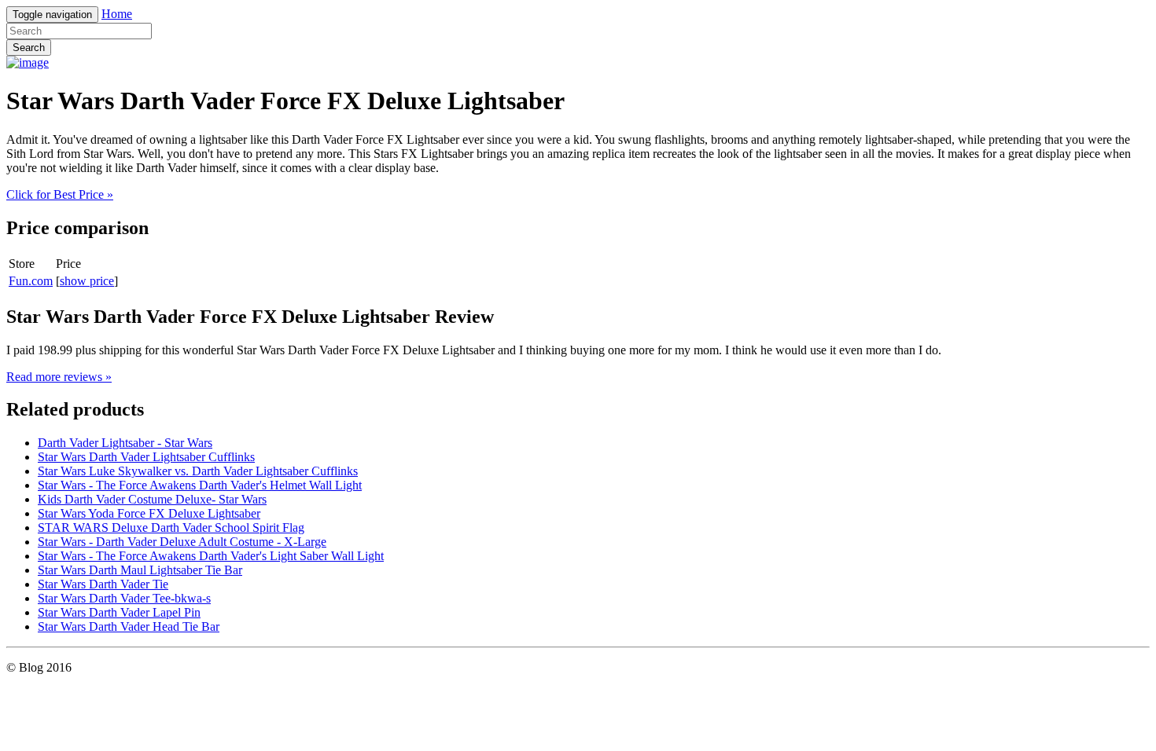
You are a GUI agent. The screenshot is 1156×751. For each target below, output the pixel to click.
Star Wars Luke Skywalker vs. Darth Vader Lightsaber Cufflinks (198, 471)
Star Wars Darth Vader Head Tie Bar (128, 626)
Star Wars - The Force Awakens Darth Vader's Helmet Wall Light (200, 485)
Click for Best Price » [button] (59, 194)
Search (29, 47)
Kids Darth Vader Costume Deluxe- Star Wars (152, 499)
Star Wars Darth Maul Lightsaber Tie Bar (140, 570)
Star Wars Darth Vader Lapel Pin (119, 612)
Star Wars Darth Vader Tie (103, 584)
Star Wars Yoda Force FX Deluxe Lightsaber (149, 513)
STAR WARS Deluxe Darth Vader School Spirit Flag (171, 527)
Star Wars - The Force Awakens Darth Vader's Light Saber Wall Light (211, 555)
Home (116, 13)
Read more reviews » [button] (59, 376)
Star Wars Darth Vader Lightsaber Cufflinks (146, 456)
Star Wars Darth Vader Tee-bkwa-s (124, 598)
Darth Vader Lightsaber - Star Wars (125, 442)
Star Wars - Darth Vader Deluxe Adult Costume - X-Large (182, 541)
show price (87, 281)
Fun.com (31, 281)
